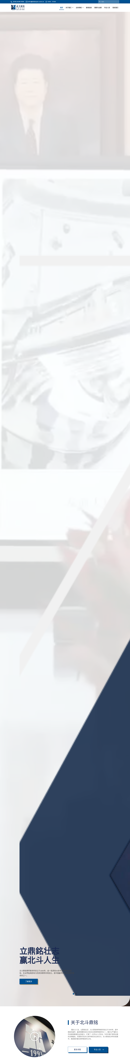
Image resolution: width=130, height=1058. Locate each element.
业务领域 (79, 7)
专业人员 (107, 7)
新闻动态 (89, 7)
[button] (73, 994)
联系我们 (115, 7)
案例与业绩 (98, 7)
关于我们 (68, 7)
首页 (61, 7)
